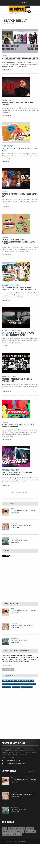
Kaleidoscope (14, 523)
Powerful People (7, 100)
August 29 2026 (15, 527)
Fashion (19, 834)
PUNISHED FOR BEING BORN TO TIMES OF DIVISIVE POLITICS (17, 380)
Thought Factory (8, 146)
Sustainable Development (10, 285)
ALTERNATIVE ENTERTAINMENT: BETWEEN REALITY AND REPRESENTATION (18, 334)
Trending (5, 56)
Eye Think (16, 831)
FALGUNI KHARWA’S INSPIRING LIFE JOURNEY (23, 511)
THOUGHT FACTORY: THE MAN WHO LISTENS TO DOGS (20, 149)
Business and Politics (9, 376)
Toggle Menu (21, 3)
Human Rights (6, 687)
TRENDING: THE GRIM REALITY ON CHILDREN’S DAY (19, 195)
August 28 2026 (15, 542)
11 (24, 492)
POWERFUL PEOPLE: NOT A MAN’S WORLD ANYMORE (17, 103)
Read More (5, 69)
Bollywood (16, 687)
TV (22, 687)
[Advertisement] (20, 580)
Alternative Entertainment (11, 331)
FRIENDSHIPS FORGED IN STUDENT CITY (22, 525)
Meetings (5, 680)
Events (24, 680)
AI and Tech (28, 687)
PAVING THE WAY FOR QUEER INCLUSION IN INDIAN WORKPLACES (18, 425)
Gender (12, 508)
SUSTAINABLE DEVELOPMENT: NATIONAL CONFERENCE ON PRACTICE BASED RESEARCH (19, 288)
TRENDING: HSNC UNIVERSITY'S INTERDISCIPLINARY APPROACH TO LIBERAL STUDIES (18, 241)
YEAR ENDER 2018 (30, 831)
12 (26, 492)
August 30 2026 (15, 512)
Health (22, 828)
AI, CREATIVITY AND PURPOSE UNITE (20, 58)
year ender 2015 (13, 828)
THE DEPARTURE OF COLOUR (19, 540)
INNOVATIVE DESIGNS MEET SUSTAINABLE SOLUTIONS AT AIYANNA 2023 (18, 473)
